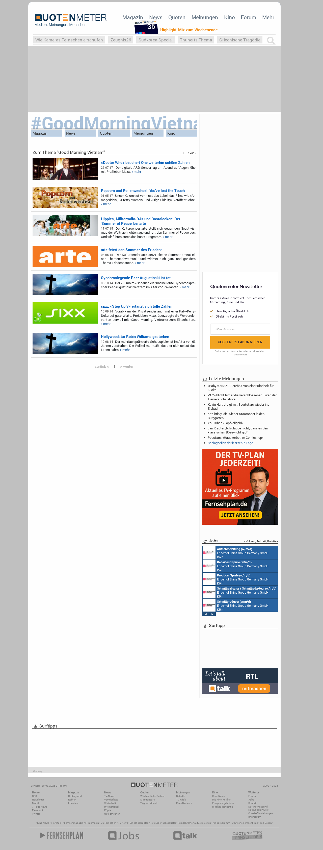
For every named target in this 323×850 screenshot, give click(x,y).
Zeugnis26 (121, 40)
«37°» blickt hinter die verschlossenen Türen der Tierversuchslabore (242, 397)
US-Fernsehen (112, 813)
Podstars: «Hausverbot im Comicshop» (235, 437)
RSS (34, 796)
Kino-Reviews (184, 803)
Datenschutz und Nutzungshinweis (258, 808)
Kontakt (252, 803)
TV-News (109, 796)
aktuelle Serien (202, 822)
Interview (73, 803)
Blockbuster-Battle (222, 806)
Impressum (254, 816)
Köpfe (107, 810)
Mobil (35, 803)
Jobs (251, 799)
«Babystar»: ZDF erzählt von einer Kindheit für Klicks (241, 387)
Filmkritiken (92, 822)
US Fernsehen (108, 822)
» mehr (136, 171)
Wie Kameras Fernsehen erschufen (69, 40)
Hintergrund (75, 796)
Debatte (180, 796)
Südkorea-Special (156, 40)
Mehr (268, 17)
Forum (248, 17)
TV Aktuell (56, 822)
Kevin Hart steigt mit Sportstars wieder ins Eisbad (238, 406)
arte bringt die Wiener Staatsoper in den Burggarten (236, 415)
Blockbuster (169, 822)
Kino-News (218, 796)
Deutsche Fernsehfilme (245, 822)
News (156, 17)
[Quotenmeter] (70, 20)
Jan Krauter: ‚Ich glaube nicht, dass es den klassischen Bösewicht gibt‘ (238, 430)
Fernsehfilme (185, 822)
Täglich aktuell (148, 803)
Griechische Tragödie (239, 40)
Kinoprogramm (221, 822)
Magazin (132, 17)
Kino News (43, 822)
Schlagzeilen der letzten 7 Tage (230, 443)
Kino (229, 17)
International (111, 806)
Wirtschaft (110, 803)
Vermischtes (111, 799)
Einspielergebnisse (223, 803)
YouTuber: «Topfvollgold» (225, 423)
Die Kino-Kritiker (221, 799)
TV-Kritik (181, 799)
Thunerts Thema (196, 40)
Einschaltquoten (139, 822)
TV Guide (155, 822)
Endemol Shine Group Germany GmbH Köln (242, 553)
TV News (123, 822)
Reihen (72, 799)
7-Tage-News (39, 806)
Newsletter (38, 799)
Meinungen (205, 17)
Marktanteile (147, 799)
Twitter (36, 813)
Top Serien (266, 822)
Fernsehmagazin (74, 822)
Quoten (176, 17)
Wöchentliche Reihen (152, 796)
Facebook (37, 810)
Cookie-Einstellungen (260, 813)
